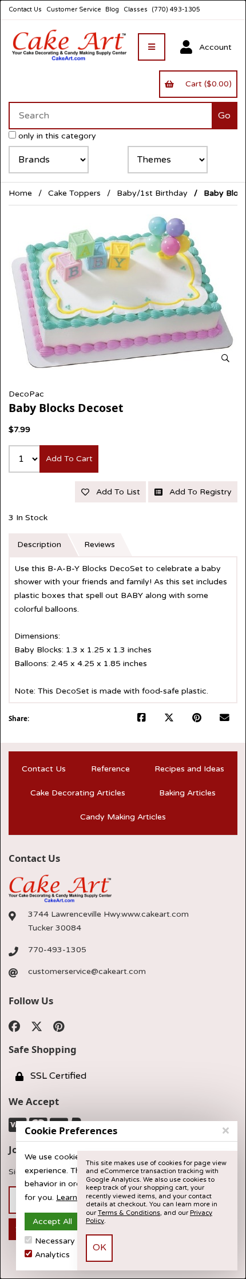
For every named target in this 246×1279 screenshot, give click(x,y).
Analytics (52, 1255)
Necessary (55, 1241)
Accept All (52, 1221)
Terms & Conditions (129, 1213)
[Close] (226, 1131)
